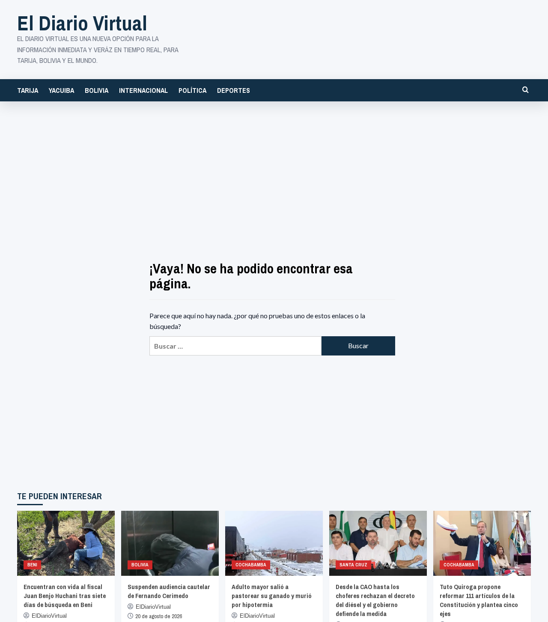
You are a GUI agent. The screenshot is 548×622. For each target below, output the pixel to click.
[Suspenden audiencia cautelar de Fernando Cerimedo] (170, 543)
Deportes (233, 90)
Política (192, 90)
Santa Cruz (353, 565)
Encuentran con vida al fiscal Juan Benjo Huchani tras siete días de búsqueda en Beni (65, 595)
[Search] (525, 89)
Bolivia (96, 90)
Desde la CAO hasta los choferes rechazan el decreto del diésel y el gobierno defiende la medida (375, 600)
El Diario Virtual (82, 23)
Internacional (143, 90)
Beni (32, 565)
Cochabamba (250, 565)
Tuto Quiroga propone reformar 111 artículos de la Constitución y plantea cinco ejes (479, 600)
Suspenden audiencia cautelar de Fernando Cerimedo (169, 591)
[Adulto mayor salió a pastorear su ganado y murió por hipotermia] (274, 543)
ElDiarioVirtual (49, 616)
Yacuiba (61, 90)
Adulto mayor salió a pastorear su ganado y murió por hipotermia (272, 595)
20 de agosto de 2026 (158, 616)
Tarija (27, 90)
